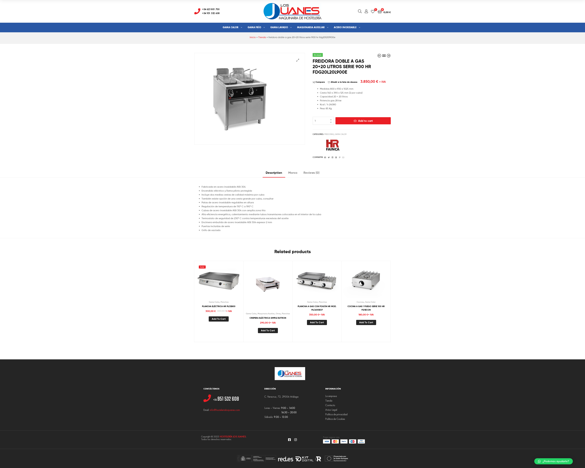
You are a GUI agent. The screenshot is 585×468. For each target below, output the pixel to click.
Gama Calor (230, 27)
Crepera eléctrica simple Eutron (268, 318)
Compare (320, 82)
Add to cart (365, 121)
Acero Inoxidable (345, 27)
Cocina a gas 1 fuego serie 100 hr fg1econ (366, 308)
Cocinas (360, 302)
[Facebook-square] (289, 439)
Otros (278, 313)
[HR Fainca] (332, 145)
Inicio (253, 37)
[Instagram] (295, 439)
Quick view (226, 281)
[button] (553, 461)
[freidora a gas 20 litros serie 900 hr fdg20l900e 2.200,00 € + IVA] (379, 55)
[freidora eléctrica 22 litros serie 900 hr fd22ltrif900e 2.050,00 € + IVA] (388, 55)
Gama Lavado (279, 27)
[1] (373, 11)
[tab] (274, 173)
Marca (292, 172)
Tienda (262, 37)
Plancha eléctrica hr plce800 (218, 306)
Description (274, 172)
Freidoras (329, 134)
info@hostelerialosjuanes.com (225, 410)
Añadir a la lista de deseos (344, 82)
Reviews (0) (311, 172)
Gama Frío (254, 27)
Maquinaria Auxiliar (311, 27)
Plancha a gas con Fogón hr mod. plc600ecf (317, 308)
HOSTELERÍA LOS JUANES (233, 436)
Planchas (225, 302)
